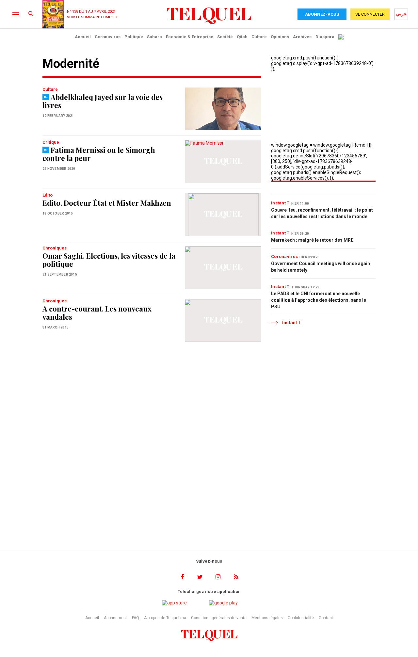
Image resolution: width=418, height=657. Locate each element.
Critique (50, 142)
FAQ (135, 618)
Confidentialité (301, 618)
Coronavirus (108, 36)
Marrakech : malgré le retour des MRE (312, 240)
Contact (326, 618)
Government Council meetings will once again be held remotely (320, 267)
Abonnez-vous (322, 14)
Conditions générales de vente (219, 618)
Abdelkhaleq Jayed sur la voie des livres (102, 101)
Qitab (242, 36)
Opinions (280, 36)
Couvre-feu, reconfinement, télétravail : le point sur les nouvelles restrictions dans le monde (322, 213)
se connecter (370, 14)
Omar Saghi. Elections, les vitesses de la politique (108, 260)
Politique (133, 36)
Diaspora (324, 36)
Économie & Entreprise (189, 36)
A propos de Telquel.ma (165, 618)
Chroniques (54, 248)
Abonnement (115, 618)
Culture (259, 36)
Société (225, 36)
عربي (401, 13)
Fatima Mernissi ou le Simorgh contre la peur (98, 154)
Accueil (83, 36)
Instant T (280, 202)
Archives (302, 36)
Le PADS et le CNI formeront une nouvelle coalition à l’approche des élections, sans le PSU (318, 300)
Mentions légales (267, 618)
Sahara (154, 36)
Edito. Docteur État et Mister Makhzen (106, 203)
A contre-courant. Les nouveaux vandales (97, 313)
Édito (47, 195)
